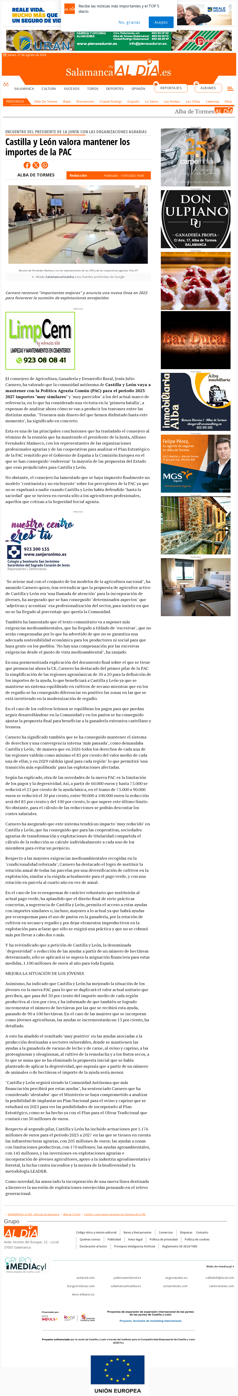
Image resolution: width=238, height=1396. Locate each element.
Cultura (49, 89)
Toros (93, 89)
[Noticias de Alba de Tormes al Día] (203, 111)
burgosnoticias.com (81, 1286)
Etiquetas (186, 1232)
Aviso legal (135, 1239)
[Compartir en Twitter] (36, 165)
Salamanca (24, 89)
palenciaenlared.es (127, 1278)
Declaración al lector (93, 1246)
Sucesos (72, 89)
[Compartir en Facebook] (27, 165)
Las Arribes (172, 101)
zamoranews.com (221, 1286)
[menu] (230, 89)
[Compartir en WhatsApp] (44, 165)
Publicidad (114, 1239)
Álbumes (208, 88)
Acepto (161, 22)
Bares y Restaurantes (138, 1232)
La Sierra (151, 101)
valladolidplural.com (220, 1278)
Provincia (15, 101)
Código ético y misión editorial (96, 1232)
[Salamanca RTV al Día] (119, 68)
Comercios (166, 1232)
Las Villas (193, 101)
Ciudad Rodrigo (111, 101)
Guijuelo (133, 101)
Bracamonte (85, 101)
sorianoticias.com (175, 1286)
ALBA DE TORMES (35, 175)
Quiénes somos (90, 1239)
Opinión (138, 89)
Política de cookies (197, 1239)
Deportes (115, 89)
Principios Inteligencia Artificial (134, 1246)
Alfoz (228, 101)
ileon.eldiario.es (83, 1294)
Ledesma (212, 101)
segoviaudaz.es (176, 1278)
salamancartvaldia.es (126, 1286)
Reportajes (171, 88)
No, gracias (129, 22)
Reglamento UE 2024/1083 (179, 1246)
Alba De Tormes (46, 101)
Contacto (202, 1232)
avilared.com (85, 1278)
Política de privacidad (164, 1239)
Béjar (67, 101)
